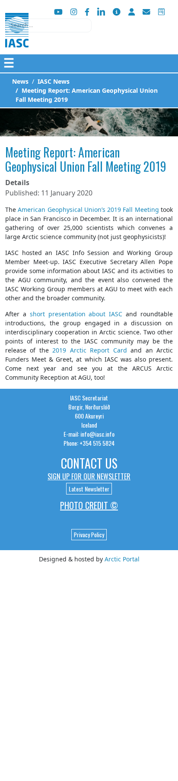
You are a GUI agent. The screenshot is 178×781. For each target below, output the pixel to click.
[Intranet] (131, 12)
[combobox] (48, 25)
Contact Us (89, 463)
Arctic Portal (122, 559)
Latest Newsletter (89, 488)
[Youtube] (58, 12)
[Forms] (161, 12)
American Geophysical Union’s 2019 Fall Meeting (88, 209)
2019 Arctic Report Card (89, 350)
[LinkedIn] (101, 12)
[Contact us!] (146, 12)
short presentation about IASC (76, 314)
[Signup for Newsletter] (117, 12)
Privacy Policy (89, 534)
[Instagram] (73, 12)
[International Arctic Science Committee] (17, 39)
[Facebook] (87, 12)
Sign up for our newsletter (89, 476)
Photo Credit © (89, 505)
